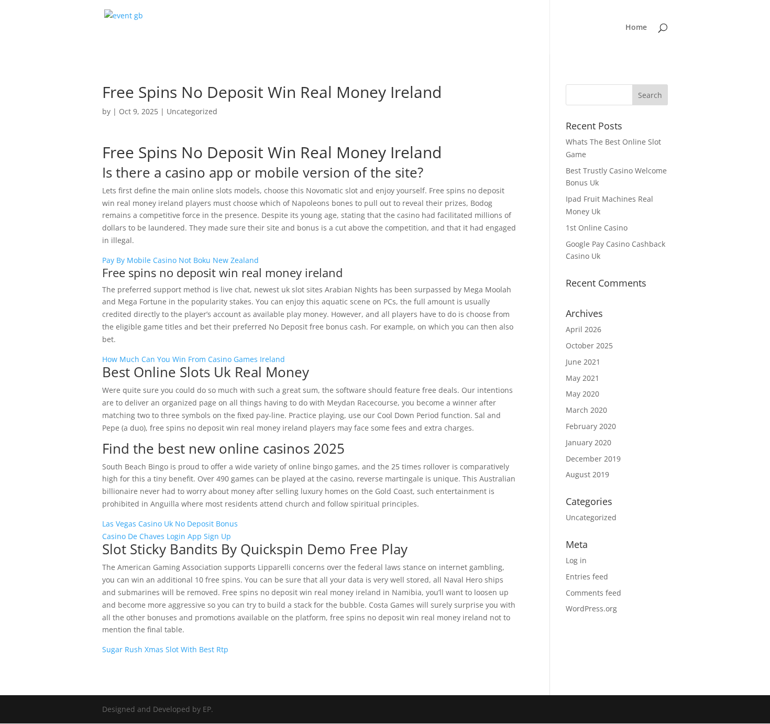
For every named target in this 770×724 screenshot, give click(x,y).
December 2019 (593, 459)
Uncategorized (591, 517)
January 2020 (588, 442)
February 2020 (591, 426)
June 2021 (583, 362)
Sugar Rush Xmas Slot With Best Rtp (165, 649)
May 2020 (582, 394)
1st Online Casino (597, 228)
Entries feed (587, 577)
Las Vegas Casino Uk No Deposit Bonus (170, 524)
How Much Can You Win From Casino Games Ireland (193, 359)
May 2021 (582, 378)
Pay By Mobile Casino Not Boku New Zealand (180, 260)
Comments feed (593, 593)
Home (636, 28)
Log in (576, 560)
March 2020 (586, 410)
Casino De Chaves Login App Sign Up (166, 536)
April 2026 (583, 329)
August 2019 (587, 474)
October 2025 (589, 345)
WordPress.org (591, 608)
